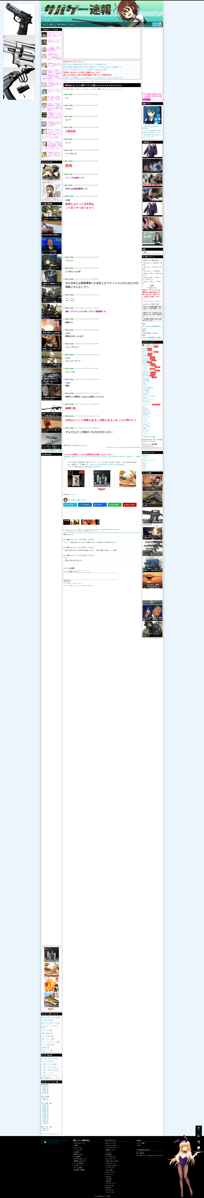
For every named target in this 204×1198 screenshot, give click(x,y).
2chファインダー (111, 1172)
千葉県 (44, 1086)
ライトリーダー (110, 1192)
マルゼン (145, 457)
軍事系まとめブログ (80, 1161)
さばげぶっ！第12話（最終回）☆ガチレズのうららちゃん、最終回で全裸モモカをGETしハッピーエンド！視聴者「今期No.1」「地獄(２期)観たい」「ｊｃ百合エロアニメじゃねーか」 (52, 75)
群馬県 (44, 1090)
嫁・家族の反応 (46, 1020)
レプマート (149, 369)
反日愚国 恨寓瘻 (79, 1170)
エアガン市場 (149, 365)
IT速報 (76, 1145)
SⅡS (144, 464)
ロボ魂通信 (77, 1156)
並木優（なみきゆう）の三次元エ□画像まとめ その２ (82, 72)
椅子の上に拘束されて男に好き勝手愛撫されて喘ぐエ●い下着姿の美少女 (88, 75)
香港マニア (149, 363)
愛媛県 (44, 1130)
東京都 (44, 1093)
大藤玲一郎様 (46, 182)
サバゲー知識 (46, 1036)
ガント (145, 406)
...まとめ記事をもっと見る (53, 450)
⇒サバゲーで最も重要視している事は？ (151, 337)
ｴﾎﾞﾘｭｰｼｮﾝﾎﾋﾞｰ (150, 377)
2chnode (108, 1188)
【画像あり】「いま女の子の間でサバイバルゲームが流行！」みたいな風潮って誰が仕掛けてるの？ (51, 116)
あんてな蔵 (109, 1170)
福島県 (44, 1100)
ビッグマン (149, 358)
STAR (144, 465)
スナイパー (146, 433)
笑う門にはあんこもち (80, 1159)
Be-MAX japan (147, 413)
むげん (145, 420)
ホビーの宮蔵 (146, 426)
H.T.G (147, 362)
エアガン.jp (146, 430)
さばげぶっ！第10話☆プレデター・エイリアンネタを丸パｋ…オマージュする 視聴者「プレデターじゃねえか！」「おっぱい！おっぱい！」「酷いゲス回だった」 (51, 134)
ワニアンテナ (110, 1174)
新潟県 (44, 1105)
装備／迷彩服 (46, 1033)
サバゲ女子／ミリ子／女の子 (50, 1026)
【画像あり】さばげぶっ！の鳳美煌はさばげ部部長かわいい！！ (54, 84)
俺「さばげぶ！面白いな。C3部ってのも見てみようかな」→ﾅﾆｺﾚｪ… (54, 98)
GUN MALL (146, 409)
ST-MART (145, 425)
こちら (154, 441)
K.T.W (144, 469)
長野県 (44, 1108)
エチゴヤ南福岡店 (148, 387)
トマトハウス (146, 416)
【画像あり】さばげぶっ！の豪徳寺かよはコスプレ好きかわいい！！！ (54, 124)
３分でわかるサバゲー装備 (49, 1058)
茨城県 (44, 1088)
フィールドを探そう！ (48, 1061)
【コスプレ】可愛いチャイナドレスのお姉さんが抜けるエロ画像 (85, 69)
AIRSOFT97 (149, 372)
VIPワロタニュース (79, 1143)
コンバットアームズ (151, 370)
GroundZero (149, 374)
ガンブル (145, 421)
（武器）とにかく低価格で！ (50, 1064)
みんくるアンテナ (111, 1159)
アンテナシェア (110, 1183)
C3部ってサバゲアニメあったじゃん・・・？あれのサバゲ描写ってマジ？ (54, 35)
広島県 (44, 1122)
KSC (144, 467)
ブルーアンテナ (110, 1167)
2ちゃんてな (109, 1190)
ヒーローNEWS (78, 1163)
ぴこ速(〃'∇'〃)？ (79, 1165)
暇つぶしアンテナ (111, 1143)
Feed (71, 24)
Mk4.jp (147, 348)
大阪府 (44, 1118)
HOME (64, 81)
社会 (105, 89)
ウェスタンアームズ (148, 460)
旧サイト (59, 199)
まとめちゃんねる (111, 1145)
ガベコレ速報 (78, 1167)
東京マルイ (146, 455)
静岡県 (44, 1111)
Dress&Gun (146, 379)
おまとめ (108, 1176)
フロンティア (146, 423)
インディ (145, 435)
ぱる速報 (76, 1152)
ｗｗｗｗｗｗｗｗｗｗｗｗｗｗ (115, 89)
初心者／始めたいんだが (49, 1017)
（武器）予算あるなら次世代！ (51, 1070)
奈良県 (44, 1120)
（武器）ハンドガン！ (48, 1073)
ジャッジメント (151, 404)
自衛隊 (44, 1047)
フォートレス (146, 403)
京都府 (44, 1117)
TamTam (145, 397)
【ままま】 (109, 1179)
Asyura (147, 350)
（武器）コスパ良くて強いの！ (51, 1067)
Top (44, 24)
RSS (139, 1145)
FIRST (144, 384)
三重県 (44, 1113)
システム (145, 418)
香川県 (44, 1128)
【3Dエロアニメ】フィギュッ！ (74, 61)
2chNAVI (108, 1181)
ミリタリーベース (150, 346)
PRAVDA (145, 414)
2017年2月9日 (96, 467)
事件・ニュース (46, 1039)
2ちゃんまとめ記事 (71, 81)
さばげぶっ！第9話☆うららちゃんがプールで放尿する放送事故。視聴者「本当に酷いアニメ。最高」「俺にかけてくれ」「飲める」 (51, 146)
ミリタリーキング (148, 399)
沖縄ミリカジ (146, 411)
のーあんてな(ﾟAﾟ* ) (112, 1165)
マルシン (145, 458)
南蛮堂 (145, 428)
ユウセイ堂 (149, 357)
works (52, 182)
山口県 (44, 1123)
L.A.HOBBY (146, 391)
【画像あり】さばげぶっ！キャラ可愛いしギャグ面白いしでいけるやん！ (54, 155)
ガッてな (108, 1152)
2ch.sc (74, 494)
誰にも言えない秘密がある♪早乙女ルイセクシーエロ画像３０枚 (85, 64)
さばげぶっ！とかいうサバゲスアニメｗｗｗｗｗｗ (54, 91)
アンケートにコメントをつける (152, 301)
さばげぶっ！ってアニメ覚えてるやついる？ (53, 41)
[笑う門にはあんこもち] (157, 24)
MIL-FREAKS (149, 360)
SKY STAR (149, 375)
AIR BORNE (146, 380)
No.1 (64, 539)
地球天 (147, 355)
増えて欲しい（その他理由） (152, 271)
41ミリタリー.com (150, 352)
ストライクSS (78, 1150)
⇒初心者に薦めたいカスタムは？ (150, 333)
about (51, 24)
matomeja (109, 1154)
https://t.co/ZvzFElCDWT (98, 464)
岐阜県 (44, 1110)
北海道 (44, 1098)
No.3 (64, 555)
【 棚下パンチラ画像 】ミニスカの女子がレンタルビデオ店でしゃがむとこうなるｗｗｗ (93, 77)
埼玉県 (44, 1091)
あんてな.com (110, 1185)
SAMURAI (146, 394)
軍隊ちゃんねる (78, 1154)
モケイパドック (147, 382)
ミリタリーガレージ (151, 367)
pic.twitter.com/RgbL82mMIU (115, 464)
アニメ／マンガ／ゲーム (49, 1042)
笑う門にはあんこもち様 (49, 199)
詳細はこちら (146, 99)
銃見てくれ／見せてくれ (49, 1023)
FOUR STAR (146, 389)
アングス (145, 431)
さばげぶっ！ (46, 1050)
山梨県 (44, 1106)
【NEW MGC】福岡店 (149, 437)
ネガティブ (45, 1030)
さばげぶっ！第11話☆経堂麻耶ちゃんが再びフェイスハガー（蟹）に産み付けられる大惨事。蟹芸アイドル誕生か (51, 107)
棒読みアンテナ (110, 1150)
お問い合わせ (61, 24)
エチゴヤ (145, 386)
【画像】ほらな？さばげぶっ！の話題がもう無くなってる (54, 65)
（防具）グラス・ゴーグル (49, 1075)
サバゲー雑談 (46, 1045)
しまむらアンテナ (111, 1147)
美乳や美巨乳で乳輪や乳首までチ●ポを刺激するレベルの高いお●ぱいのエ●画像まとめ (92, 67)
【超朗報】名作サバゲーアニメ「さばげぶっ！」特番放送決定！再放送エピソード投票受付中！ (51, 57)
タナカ (145, 462)
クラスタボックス (111, 1156)
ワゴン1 (147, 353)
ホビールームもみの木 (149, 396)
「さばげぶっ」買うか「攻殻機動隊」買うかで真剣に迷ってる (54, 49)
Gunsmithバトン (147, 401)
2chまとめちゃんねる (112, 1161)
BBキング (145, 408)
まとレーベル (78, 1147)
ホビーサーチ (146, 392)
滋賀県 (44, 1115)
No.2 (64, 547)
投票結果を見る (152, 287)
